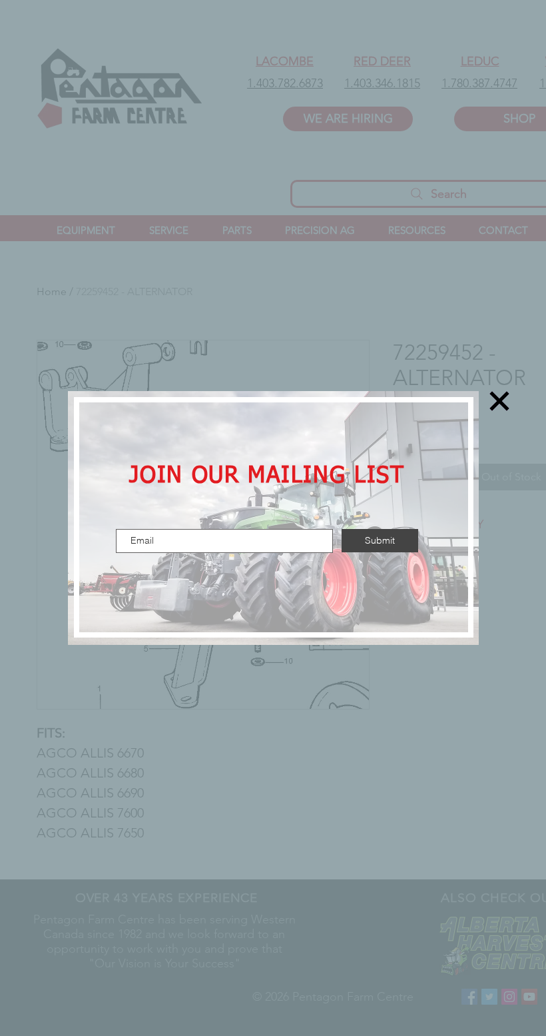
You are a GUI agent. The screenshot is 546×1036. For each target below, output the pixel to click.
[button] (499, 401)
